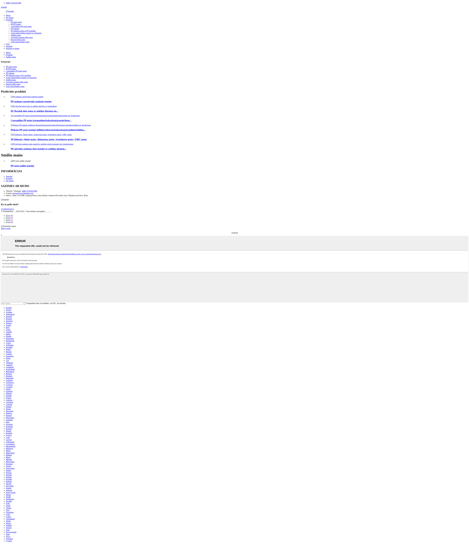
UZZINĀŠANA (7, 209)
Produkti (9, 20)
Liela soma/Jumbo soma (20, 42)
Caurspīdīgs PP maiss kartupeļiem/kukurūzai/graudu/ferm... (41, 120)
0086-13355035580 (13, 3)
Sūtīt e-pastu (6, 228)
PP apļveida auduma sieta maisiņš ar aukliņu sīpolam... (38, 148)
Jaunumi (9, 46)
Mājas (8, 15)
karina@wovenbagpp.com (23, 193)
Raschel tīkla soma (18, 40)
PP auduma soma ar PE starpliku (23, 31)
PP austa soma (16, 22)
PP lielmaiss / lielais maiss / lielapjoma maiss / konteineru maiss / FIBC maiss (49, 139)
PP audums (15, 29)
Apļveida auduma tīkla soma (22, 37)
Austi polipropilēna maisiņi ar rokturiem (26, 33)
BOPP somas (16, 24)
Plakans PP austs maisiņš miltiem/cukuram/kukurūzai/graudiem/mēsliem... (48, 130)
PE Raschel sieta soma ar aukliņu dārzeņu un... (34, 111)
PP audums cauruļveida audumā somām (31, 101)
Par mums (10, 18)
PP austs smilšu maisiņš (22, 165)
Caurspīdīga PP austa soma (21, 26)
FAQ (8, 44)
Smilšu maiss (16, 35)
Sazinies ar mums (12, 48)
